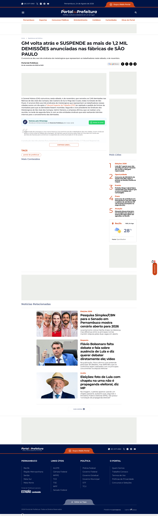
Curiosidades (111, 20)
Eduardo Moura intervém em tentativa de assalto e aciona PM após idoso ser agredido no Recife (124, 214)
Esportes (43, 20)
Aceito (83, 373)
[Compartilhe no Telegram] (135, 64)
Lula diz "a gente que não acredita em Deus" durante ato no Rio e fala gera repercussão (125, 168)
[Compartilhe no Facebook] (122, 64)
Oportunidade (121, 174)
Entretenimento (80, 20)
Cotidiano (96, 20)
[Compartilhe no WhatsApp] (130, 64)
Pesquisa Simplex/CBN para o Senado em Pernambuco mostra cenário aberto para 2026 (99, 320)
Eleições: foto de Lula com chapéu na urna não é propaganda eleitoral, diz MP (100, 382)
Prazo (117, 196)
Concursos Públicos (60, 20)
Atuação (118, 208)
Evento (118, 185)
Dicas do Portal (128, 20)
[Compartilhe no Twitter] (126, 64)
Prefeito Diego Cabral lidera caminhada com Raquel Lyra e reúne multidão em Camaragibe (126, 190)
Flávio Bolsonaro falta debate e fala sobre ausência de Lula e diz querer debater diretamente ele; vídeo (97, 351)
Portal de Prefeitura (29, 63)
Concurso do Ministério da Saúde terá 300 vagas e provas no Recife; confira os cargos (125, 179)
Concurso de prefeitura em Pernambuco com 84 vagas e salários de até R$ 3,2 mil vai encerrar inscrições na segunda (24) (125, 202)
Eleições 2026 (121, 163)
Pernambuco (28, 20)
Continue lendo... (64, 145)
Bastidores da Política (35, 38)
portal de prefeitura (31, 155)
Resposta (84, 340)
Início (23, 38)
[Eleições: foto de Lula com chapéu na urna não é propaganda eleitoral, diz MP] (57, 385)
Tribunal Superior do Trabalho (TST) (60, 105)
